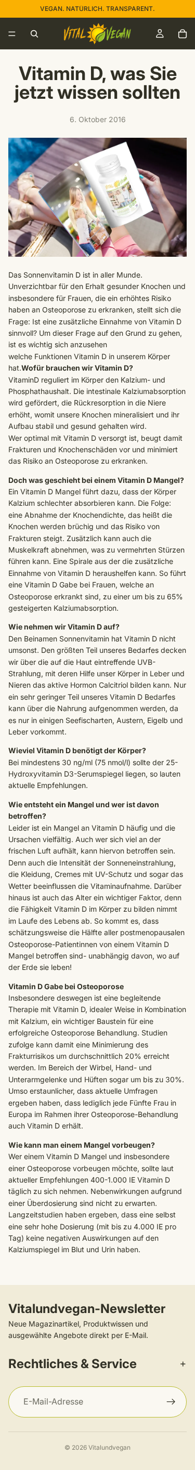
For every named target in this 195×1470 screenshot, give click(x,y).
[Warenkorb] (182, 33)
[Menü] (12, 34)
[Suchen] (34, 33)
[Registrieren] (171, 1401)
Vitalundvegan (109, 1447)
